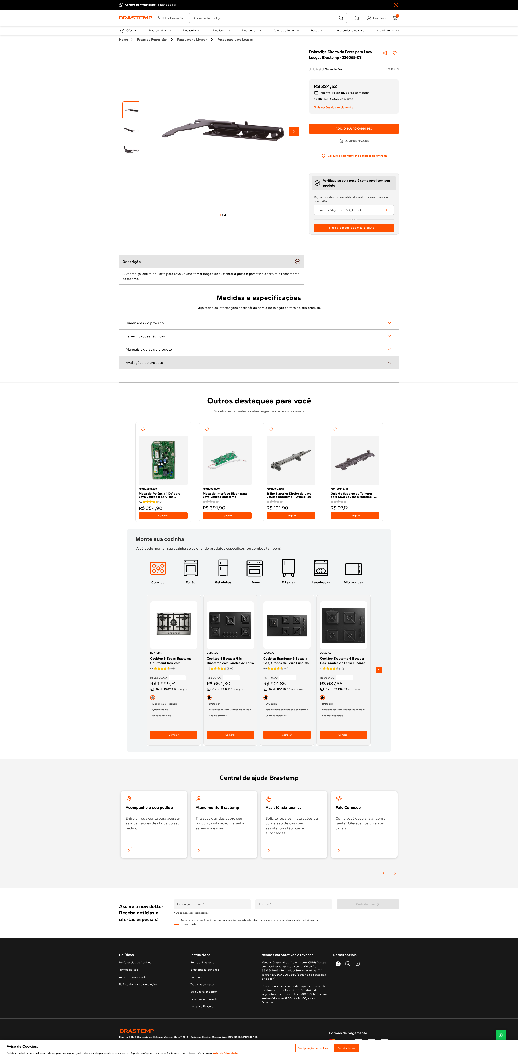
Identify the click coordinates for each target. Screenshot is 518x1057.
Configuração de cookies (313, 1047)
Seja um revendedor (203, 991)
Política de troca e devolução (138, 984)
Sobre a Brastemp (202, 962)
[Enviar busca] (341, 18)
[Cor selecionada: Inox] (152, 697)
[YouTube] (357, 964)
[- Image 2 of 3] (131, 130)
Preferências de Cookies (135, 962)
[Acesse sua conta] (129, 850)
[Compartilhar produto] (385, 52)
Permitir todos (346, 1047)
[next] (379, 670)
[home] (189, 1031)
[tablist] (245, 866)
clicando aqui (167, 5)
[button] (255, 922)
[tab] (158, 571)
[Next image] (294, 131)
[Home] (135, 18)
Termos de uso (128, 969)
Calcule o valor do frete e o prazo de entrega (357, 155)
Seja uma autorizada (203, 999)
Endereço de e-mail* (190, 904)
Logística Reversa (202, 1006)
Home (123, 39)
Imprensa (196, 977)
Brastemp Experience (204, 969)
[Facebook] (338, 964)
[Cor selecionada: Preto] (209, 697)
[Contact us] (501, 1035)
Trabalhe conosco (202, 984)
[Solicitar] (269, 850)
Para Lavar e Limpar (192, 39)
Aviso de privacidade (253, 920)
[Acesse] (199, 850)
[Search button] (387, 210)
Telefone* (264, 904)
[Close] (396, 4)
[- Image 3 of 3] (131, 149)
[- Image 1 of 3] (131, 110)
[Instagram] (348, 964)
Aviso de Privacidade (225, 1052)
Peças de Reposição (152, 39)
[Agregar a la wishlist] (395, 53)
